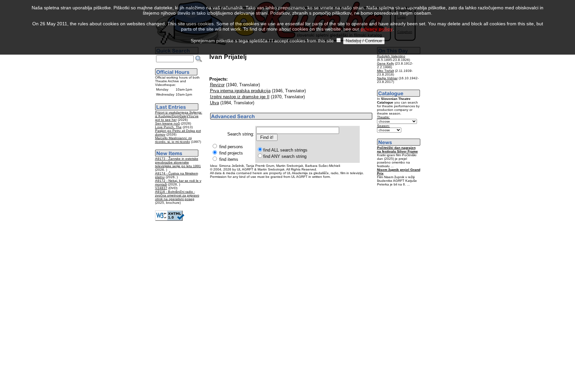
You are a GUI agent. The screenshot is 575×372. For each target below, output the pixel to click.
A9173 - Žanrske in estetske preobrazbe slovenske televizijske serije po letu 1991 (178, 162)
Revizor (217, 84)
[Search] (198, 59)
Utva (214, 102)
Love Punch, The (168, 127)
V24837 (161, 188)
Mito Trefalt (385, 71)
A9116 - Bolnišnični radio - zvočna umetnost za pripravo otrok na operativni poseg (177, 195)
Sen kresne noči (167, 123)
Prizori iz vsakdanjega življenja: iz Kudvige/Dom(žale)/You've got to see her (178, 116)
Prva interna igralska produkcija (240, 90)
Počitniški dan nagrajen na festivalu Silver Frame (397, 149)
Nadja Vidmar (387, 78)
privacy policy (377, 29)
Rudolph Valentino (391, 56)
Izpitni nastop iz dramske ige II (240, 96)
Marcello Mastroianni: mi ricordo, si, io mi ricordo (173, 140)
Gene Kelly (385, 63)
